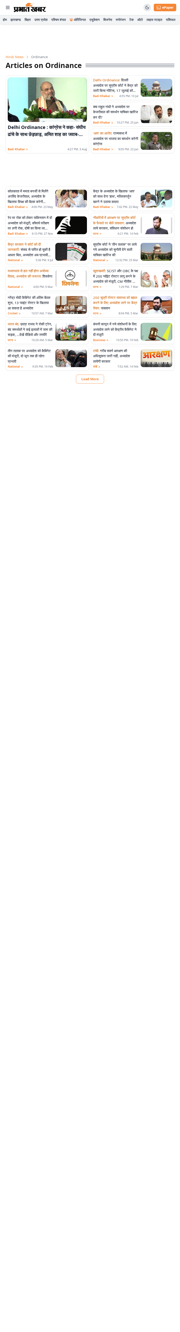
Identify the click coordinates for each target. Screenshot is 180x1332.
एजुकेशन (95, 19)
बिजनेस (107, 19)
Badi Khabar (18, 149)
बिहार (28, 19)
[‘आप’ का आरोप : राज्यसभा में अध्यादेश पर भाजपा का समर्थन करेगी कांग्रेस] (156, 141)
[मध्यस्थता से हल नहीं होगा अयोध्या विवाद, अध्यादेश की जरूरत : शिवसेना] (71, 278)
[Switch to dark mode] (147, 7)
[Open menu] (8, 7)
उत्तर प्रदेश (41, 19)
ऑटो (140, 19)
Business (101, 340)
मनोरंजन (121, 19)
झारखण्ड (16, 19)
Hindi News (15, 57)
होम (5, 19)
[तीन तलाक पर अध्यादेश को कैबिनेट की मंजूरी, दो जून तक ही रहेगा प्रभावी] (71, 358)
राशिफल (170, 19)
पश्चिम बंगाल (58, 19)
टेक (131, 19)
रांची (96, 367)
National (15, 260)
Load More (90, 379)
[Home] (30, 7)
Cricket (14, 313)
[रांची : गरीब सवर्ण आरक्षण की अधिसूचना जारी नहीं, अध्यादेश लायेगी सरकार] (156, 358)
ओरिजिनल (80, 19)
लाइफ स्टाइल (154, 19)
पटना (97, 234)
